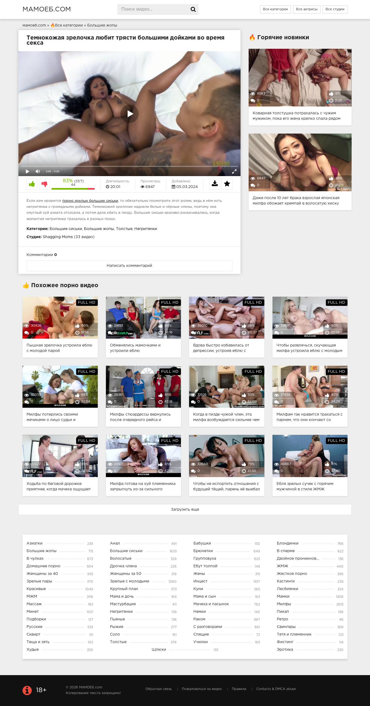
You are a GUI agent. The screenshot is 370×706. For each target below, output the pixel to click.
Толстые (124, 229)
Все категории (275, 9)
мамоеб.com (46, 9)
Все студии (335, 9)
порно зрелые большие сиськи (90, 200)
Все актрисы (306, 9)
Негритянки (145, 229)
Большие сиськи (66, 229)
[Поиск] (193, 9)
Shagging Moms (58, 237)
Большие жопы (99, 229)
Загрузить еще (185, 509)
